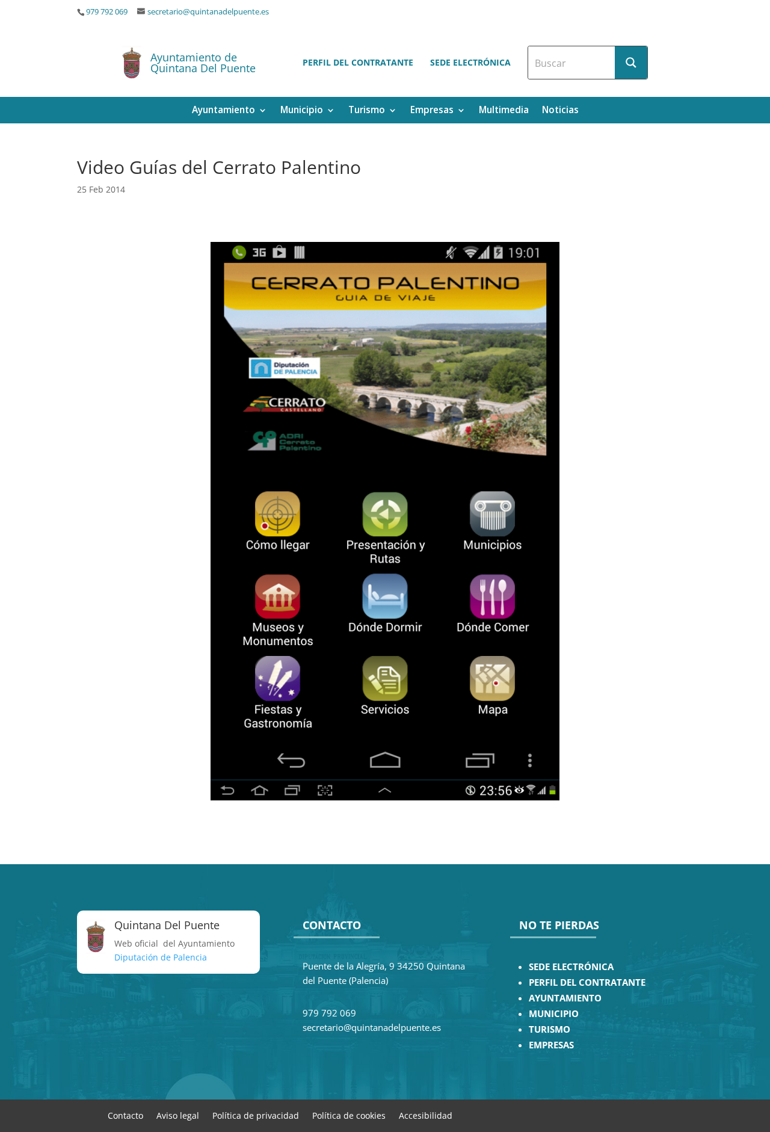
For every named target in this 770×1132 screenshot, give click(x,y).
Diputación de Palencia (160, 957)
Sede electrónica (470, 62)
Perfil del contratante (358, 62)
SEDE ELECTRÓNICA (571, 966)
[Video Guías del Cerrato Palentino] (385, 521)
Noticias (560, 111)
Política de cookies (349, 1115)
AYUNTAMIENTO (565, 998)
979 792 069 (107, 12)
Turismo (366, 111)
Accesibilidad (425, 1115)
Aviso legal (177, 1115)
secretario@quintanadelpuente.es (208, 12)
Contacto (125, 1115)
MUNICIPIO (554, 1013)
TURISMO (549, 1029)
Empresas (432, 111)
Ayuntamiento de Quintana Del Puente (203, 62)
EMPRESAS (551, 1045)
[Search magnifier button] (631, 62)
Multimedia (504, 111)
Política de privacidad (255, 1115)
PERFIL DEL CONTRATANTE (587, 982)
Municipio (301, 111)
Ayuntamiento (223, 111)
